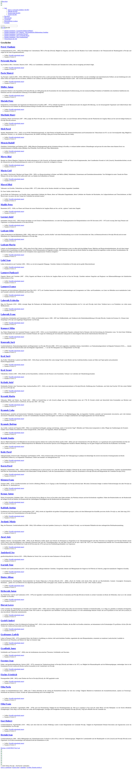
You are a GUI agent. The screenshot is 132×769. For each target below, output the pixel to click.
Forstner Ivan (7, 661)
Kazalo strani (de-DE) (14, 13)
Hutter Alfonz (7, 577)
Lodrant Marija (8, 245)
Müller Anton (7, 87)
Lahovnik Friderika (10, 300)
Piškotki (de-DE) (13, 11)
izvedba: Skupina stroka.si (34, 767)
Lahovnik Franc (8, 314)
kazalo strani (15, 767)
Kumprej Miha (8, 328)
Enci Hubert (6, 721)
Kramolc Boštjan (9, 424)
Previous (3, 748)
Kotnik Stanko (7, 438)
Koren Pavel (6, 466)
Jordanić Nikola (8, 521)
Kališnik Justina (8, 508)
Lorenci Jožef (7, 217)
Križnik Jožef (7, 382)
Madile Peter (7, 204)
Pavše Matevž (7, 73)
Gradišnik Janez (8, 648)
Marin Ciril (6, 170)
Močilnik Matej (8, 115)
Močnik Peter (7, 101)
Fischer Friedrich (9, 674)
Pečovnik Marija (8, 61)
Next (15, 748)
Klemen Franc (7, 480)
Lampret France (8, 286)
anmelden (23, 767)
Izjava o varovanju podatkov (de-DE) (18, 10)
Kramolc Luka (7, 410)
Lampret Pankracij (10, 272)
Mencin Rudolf (8, 143)
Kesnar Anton (7, 494)
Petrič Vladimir (8, 47)
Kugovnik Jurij (8, 342)
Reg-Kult (7, 16)
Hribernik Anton (8, 591)
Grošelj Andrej (8, 620)
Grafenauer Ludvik (10, 634)
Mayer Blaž (6, 156)
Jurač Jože (6, 537)
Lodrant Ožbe (7, 231)
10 (13, 748)
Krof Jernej (6, 370)
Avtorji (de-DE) (12, 14)
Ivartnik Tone (7, 565)
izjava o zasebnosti (6, 767)
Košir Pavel (6, 452)
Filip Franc (6, 704)
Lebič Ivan (6, 260)
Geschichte (7, 19)
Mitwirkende (8, 18)
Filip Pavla (6, 687)
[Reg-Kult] (4, 1)
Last (18, 748)
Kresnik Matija (8, 396)
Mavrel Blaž (6, 184)
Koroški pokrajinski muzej (16, 55)
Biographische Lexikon (11, 21)
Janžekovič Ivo (7, 552)
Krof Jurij (5, 356)
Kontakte (7, 22)
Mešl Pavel (6, 129)
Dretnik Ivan (7, 735)
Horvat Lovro (7, 605)
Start (5, 8)
